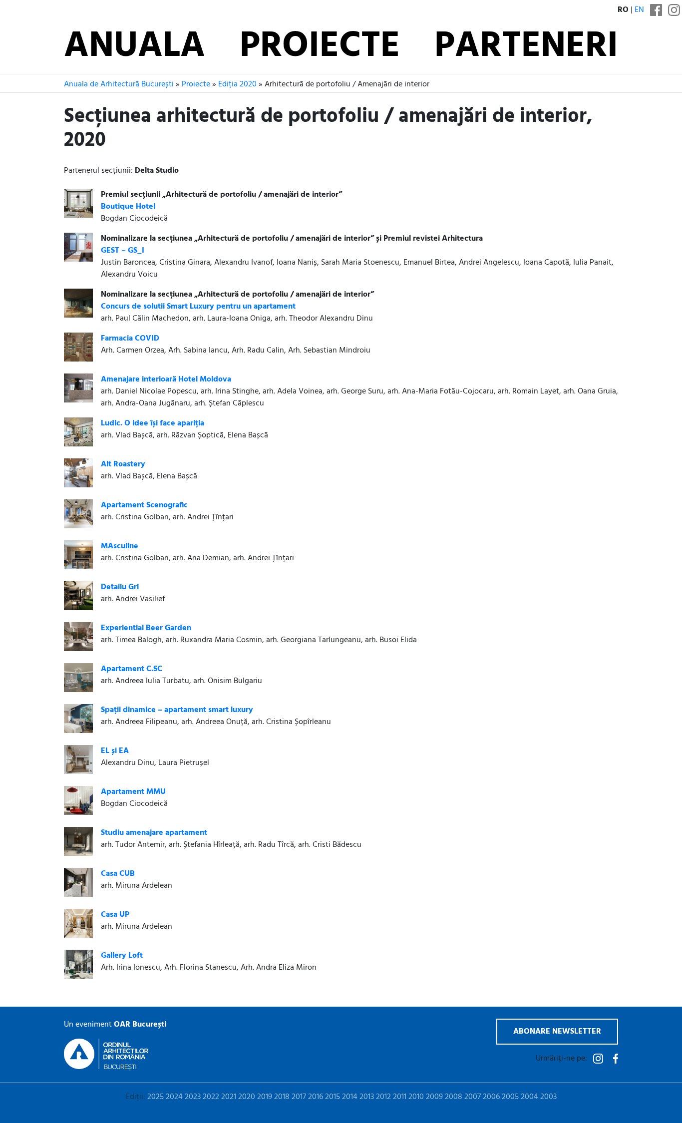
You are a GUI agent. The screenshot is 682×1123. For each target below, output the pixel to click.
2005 (510, 1097)
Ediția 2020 (237, 84)
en (639, 9)
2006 (491, 1097)
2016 (315, 1097)
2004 (529, 1097)
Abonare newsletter (557, 1031)
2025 (155, 1097)
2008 (453, 1097)
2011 (399, 1097)
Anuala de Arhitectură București (119, 84)
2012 (383, 1097)
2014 (349, 1097)
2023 (193, 1097)
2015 (332, 1097)
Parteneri (526, 47)
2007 (472, 1097)
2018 (282, 1097)
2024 (174, 1097)
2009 (434, 1097)
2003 (548, 1097)
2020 (246, 1097)
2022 (211, 1097)
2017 (299, 1097)
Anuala (134, 47)
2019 (264, 1097)
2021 (228, 1097)
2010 (416, 1097)
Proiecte (320, 47)
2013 (366, 1097)
